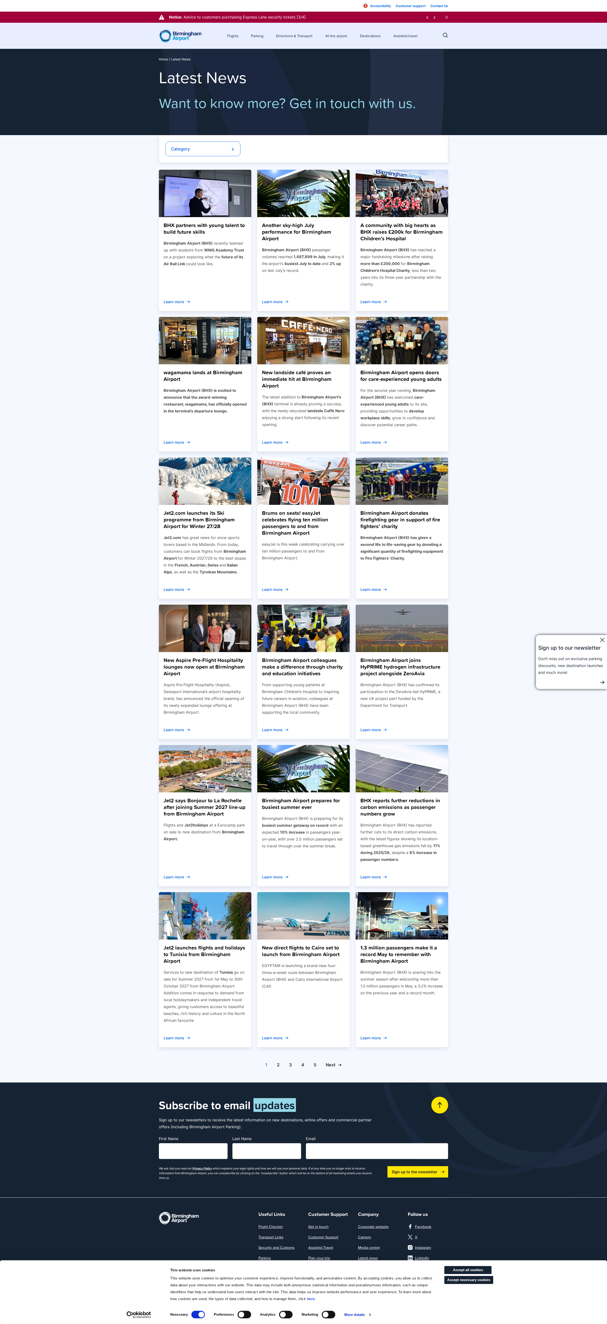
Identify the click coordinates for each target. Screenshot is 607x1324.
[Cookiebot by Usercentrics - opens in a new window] (139, 1314)
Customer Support (323, 1237)
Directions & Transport (294, 35)
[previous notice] (427, 17)
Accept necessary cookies (468, 1280)
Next (331, 1064)
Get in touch (318, 1226)
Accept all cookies (468, 1270)
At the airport (336, 35)
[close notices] (446, 17)
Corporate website (373, 1226)
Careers (364, 1237)
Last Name (242, 1138)
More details (354, 1315)
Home (163, 59)
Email (311, 1138)
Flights (232, 35)
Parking (257, 35)
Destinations (370, 35)
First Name (168, 1138)
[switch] (244, 1314)
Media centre (369, 1247)
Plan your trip (319, 1257)
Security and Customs (276, 1247)
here (311, 1299)
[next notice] (434, 17)
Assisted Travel (320, 1247)
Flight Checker (270, 1226)
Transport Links (270, 1237)
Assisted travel (405, 35)
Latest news (368, 1257)
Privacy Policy (202, 1168)
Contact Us (439, 6)
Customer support (411, 6)
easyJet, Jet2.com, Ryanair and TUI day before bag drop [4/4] (240, 17)
